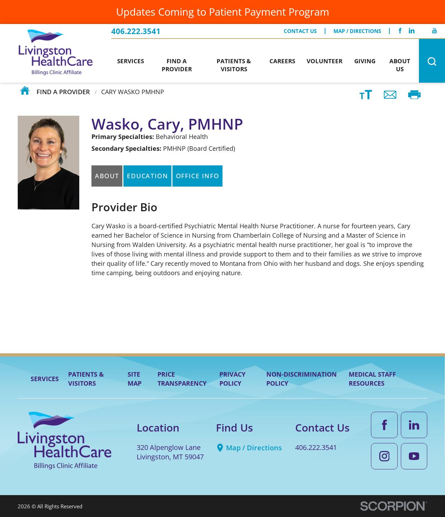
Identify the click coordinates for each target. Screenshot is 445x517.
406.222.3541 (136, 31)
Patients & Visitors (86, 378)
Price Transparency (182, 378)
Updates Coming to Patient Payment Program (222, 11)
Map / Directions (357, 31)
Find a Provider (63, 91)
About (107, 176)
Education (147, 176)
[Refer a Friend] (390, 94)
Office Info (197, 176)
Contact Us (300, 31)
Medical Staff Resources (372, 378)
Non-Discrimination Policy (301, 378)
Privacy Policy (232, 378)
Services (45, 379)
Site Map (134, 378)
